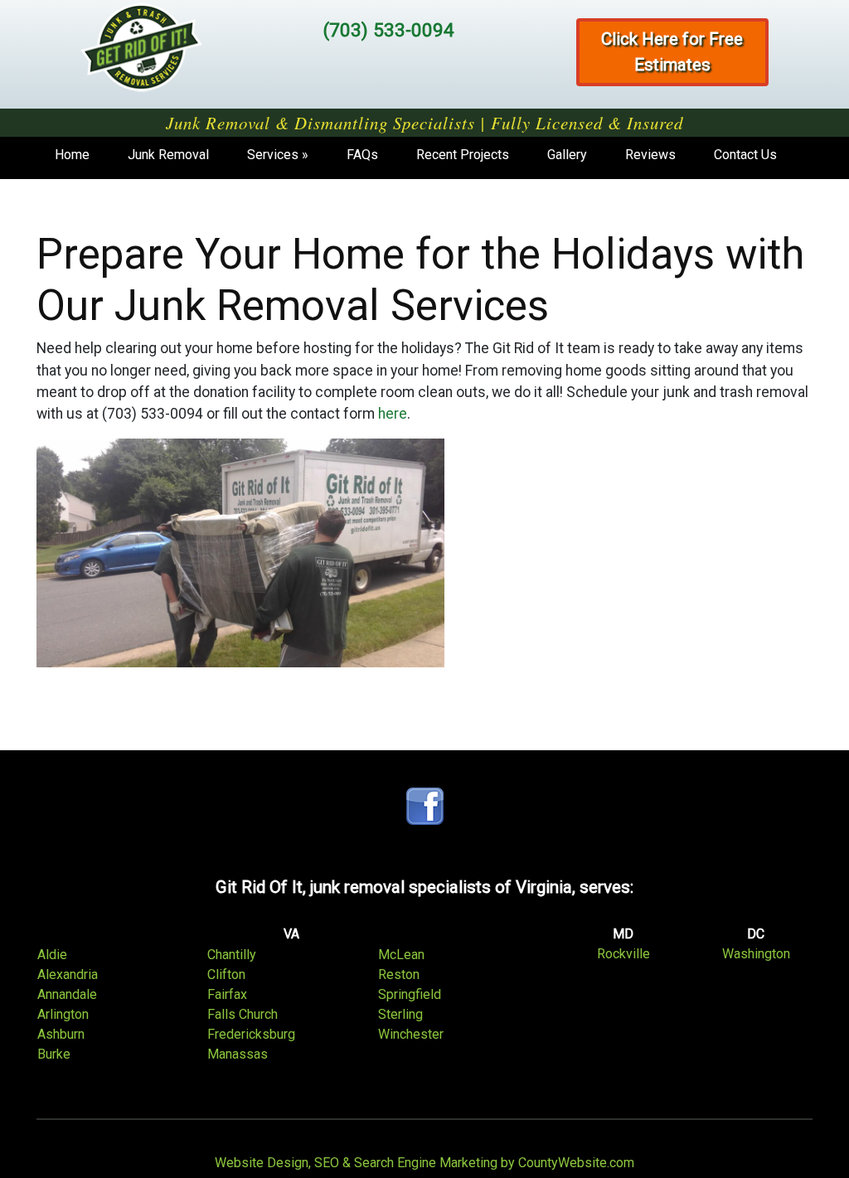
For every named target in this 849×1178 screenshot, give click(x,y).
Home (72, 154)
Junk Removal (168, 154)
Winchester (411, 1034)
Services (272, 154)
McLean (401, 954)
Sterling (400, 1014)
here (392, 413)
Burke (53, 1054)
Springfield (409, 994)
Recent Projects (462, 154)
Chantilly (231, 954)
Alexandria (67, 974)
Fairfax (227, 994)
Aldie (52, 954)
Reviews (650, 154)
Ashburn (61, 1034)
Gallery (567, 154)
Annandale (67, 994)
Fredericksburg (251, 1034)
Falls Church (242, 1014)
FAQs (362, 154)
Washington (756, 954)
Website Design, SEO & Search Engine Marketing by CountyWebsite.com (424, 1163)
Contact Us (745, 154)
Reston (399, 974)
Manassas (237, 1054)
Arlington (63, 1014)
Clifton (226, 974)
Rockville (623, 954)
